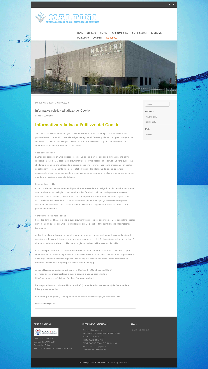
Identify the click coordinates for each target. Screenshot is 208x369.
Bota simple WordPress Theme (93, 362)
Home (80, 33)
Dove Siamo (83, 38)
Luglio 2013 (151, 121)
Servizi (103, 33)
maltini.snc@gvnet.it (97, 346)
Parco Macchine (119, 33)
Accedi (149, 134)
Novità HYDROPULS (140, 330)
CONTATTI (97, 38)
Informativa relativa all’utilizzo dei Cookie (62, 110)
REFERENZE (156, 33)
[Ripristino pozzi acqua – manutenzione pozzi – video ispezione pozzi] (67, 17)
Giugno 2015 (151, 116)
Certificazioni (139, 33)
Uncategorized (49, 303)
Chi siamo (91, 33)
